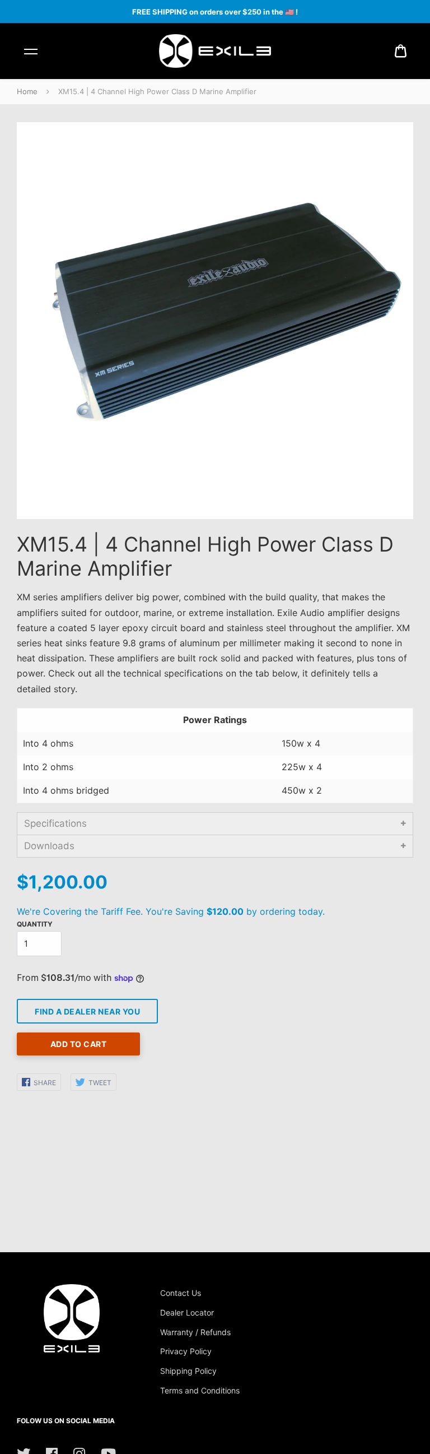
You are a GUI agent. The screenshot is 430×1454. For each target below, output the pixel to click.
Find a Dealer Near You (87, 1011)
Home (27, 91)
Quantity (35, 924)
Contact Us (180, 1293)
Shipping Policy (188, 1371)
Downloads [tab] (49, 845)
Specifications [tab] (55, 823)
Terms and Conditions (200, 1390)
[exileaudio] (215, 51)
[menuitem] (400, 51)
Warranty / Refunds (195, 1332)
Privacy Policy (186, 1351)
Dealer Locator (187, 1312)
